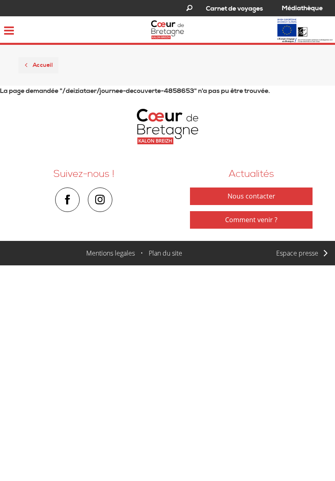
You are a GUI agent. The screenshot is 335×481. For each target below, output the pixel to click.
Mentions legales (110, 253)
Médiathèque (302, 8)
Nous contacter (251, 196)
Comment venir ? (251, 219)
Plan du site (165, 253)
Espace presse (297, 253)
